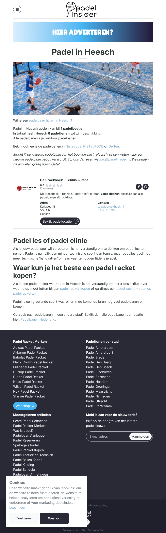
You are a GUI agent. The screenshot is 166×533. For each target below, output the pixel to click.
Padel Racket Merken (29, 426)
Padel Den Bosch (99, 367)
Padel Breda (95, 357)
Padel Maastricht (99, 391)
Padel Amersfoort (99, 352)
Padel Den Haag (98, 362)
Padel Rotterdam (99, 406)
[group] (83, 32)
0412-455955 (107, 210)
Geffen (114, 146)
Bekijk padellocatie (57, 221)
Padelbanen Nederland (38, 319)
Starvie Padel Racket (29, 396)
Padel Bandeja (24, 469)
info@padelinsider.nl (114, 159)
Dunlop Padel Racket (29, 372)
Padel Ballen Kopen (27, 460)
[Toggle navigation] (17, 9)
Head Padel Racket (27, 382)
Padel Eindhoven (99, 372)
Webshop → (25, 406)
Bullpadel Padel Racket (30, 367)
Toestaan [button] (54, 518)
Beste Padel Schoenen (30, 421)
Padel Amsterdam (99, 348)
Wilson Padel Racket (28, 386)
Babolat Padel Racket (29, 357)
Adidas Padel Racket (29, 348)
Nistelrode (73, 146)
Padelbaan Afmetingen (30, 474)
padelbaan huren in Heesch (49, 120)
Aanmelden (140, 436)
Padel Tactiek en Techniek (33, 455)
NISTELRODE (93, 146)
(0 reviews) (46, 188)
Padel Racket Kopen (28, 450)
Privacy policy (98, 505)
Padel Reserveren (26, 440)
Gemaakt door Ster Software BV (83, 530)
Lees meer (17, 507)
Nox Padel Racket (26, 391)
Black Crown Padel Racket (33, 362)
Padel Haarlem (97, 382)
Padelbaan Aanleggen (29, 435)
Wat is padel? (23, 431)
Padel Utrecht (96, 401)
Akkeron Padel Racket (30, 352)
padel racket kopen (75, 288)
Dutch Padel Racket (28, 377)
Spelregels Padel (26, 445)
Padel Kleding (23, 465)
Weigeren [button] (24, 518)
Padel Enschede (98, 377)
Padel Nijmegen (98, 396)
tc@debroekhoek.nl (111, 206)
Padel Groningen (98, 386)
